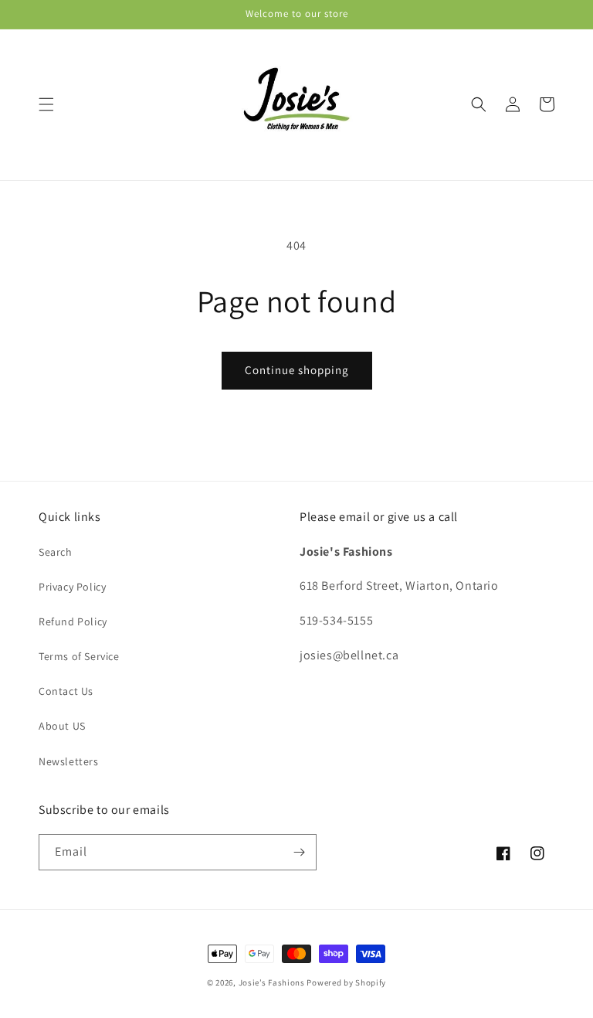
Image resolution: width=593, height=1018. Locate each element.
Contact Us (66, 691)
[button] (46, 104)
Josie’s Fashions (272, 982)
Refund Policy (73, 621)
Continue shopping (297, 370)
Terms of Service (79, 656)
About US (62, 726)
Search (56, 552)
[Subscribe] (299, 852)
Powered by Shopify (346, 982)
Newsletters (69, 761)
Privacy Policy (72, 587)
